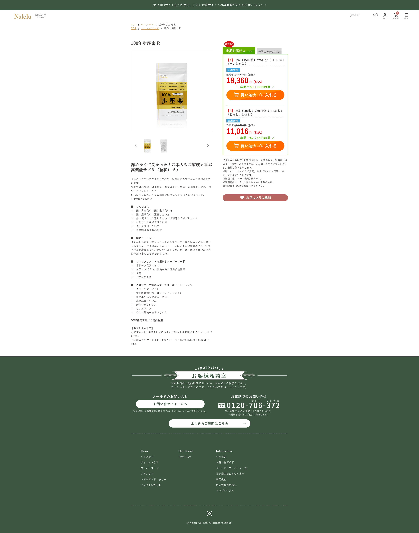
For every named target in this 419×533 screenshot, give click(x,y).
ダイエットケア (150, 462)
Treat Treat (184, 457)
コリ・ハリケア (150, 28)
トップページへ (225, 491)
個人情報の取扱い (226, 485)
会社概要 (221, 457)
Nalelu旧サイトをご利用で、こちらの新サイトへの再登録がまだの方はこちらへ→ (209, 4)
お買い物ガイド (225, 462)
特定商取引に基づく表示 (230, 474)
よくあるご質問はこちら (209, 423)
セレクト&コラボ (151, 485)
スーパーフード (150, 468)
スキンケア (147, 474)
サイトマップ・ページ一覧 (231, 468)
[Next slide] (208, 145)
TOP (133, 24)
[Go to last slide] (136, 145)
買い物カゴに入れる (259, 95)
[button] (147, 145)
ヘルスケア (147, 24)
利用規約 (221, 479)
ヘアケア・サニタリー (154, 479)
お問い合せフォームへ (170, 404)
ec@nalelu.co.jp (232, 186)
